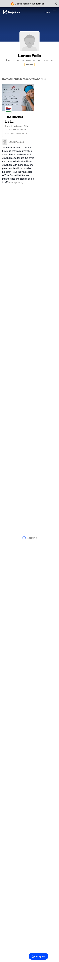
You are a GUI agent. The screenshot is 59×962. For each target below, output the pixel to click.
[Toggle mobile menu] (54, 12)
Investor (30, 65)
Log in (47, 12)
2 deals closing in (23, 3)
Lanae (12, 141)
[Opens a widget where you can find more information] (38, 956)
